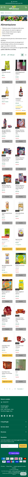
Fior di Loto (18, 214)
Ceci (17, 372)
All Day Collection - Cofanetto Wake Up (6, 186)
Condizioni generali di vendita (20, 466)
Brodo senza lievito (20, 265)
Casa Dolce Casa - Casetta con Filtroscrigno (6, 319)
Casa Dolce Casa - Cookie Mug (6, 346)
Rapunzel (17, 266)
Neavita (3, 134)
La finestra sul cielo (19, 101)
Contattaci (14, 467)
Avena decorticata (20, 213)
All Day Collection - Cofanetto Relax (20, 158)
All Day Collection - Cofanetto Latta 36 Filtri (20, 131)
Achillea (3, 100)
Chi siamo (3, 466)
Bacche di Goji (19, 239)
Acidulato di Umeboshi (18, 99)
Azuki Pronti (5, 239)
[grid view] (22, 54)
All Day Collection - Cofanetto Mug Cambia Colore (6, 159)
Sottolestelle (18, 240)
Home (2, 13)
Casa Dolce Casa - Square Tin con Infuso (7, 372)
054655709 (5, 402)
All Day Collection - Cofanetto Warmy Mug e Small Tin (20, 187)
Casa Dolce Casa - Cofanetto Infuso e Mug (20, 319)
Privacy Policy (9, 466)
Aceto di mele (5, 98)
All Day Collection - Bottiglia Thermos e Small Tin (6, 131)
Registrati (23, 446)
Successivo (20, 389)
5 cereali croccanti (6, 72)
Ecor (3, 73)
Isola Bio (3, 216)
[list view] (25, 54)
